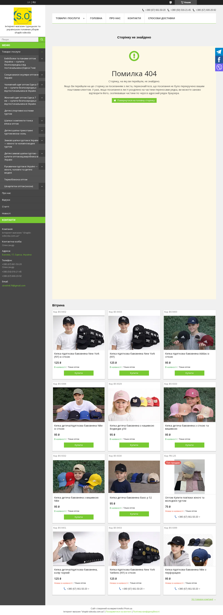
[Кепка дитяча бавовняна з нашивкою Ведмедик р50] (134, 404)
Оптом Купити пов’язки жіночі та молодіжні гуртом (184, 499)
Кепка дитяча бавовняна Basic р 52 (131, 497)
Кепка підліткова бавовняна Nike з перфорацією (185, 571)
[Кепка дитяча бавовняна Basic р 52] (134, 476)
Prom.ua (128, 608)
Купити (79, 373)
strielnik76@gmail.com (13, 285)
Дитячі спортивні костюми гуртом (19, 112)
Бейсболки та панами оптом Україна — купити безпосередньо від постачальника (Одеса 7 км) (20, 63)
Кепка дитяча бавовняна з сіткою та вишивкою (187, 427)
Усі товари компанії (202, 599)
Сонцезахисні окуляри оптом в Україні (21, 76)
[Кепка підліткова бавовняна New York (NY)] (134, 332)
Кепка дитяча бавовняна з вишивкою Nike (76, 499)
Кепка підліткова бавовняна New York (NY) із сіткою (76, 355)
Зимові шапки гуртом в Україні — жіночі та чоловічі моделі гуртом (21, 143)
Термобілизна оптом (15, 179)
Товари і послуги (11, 51)
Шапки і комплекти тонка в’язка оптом (18, 122)
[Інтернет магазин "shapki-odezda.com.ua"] (23, 16)
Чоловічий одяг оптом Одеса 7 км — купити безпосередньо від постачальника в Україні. (21, 87)
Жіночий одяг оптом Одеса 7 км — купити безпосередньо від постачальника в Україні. (20, 100)
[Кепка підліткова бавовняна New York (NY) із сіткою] (78, 332)
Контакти (134, 18)
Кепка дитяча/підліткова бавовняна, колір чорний (76, 571)
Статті (5, 206)
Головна (96, 18)
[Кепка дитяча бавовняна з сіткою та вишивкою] (189, 404)
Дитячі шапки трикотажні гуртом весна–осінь (18, 132)
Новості (6, 213)
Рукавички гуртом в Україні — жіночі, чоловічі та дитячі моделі (21, 169)
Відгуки (6, 199)
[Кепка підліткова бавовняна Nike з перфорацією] (189, 548)
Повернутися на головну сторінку (136, 100)
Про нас (6, 193)
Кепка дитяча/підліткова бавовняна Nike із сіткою (78, 427)
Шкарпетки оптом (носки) (18, 186)
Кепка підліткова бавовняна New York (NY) (132, 355)
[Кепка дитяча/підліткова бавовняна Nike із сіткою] (78, 404)
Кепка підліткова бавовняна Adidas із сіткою (187, 355)
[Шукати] (41, 39)
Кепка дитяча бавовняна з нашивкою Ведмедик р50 (132, 427)
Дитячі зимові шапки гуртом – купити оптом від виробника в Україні (21, 156)
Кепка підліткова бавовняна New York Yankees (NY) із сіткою (132, 571)
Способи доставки (161, 18)
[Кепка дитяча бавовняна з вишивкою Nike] (78, 476)
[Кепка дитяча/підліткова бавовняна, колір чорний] (78, 548)
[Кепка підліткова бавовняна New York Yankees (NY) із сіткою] (134, 548)
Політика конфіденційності (146, 611)
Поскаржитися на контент (118, 611)
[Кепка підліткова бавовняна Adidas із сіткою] (189, 332)
